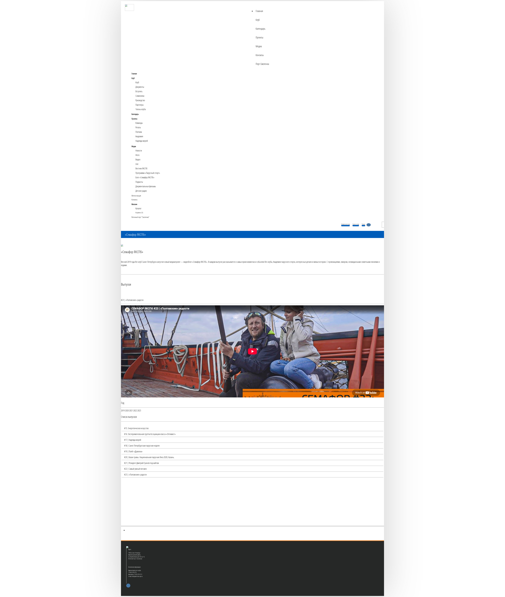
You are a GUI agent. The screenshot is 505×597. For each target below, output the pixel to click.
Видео (137, 159)
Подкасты (139, 181)
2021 (131, 410)
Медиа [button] (134, 146)
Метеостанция (136, 195)
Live (136, 163)
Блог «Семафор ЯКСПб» (144, 177)
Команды (139, 122)
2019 (123, 410)
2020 (127, 410)
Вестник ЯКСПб (141, 168)
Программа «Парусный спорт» (147, 172)
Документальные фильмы (145, 186)
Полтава (138, 131)
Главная (259, 11)
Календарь (260, 28)
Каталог (138, 208)
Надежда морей (141, 140)
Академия (139, 136)
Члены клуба (140, 109)
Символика (139, 95)
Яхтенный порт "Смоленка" (140, 217)
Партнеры (139, 104)
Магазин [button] (134, 204)
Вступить (138, 91)
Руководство (140, 100)
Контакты (260, 55)
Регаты (138, 127)
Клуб (258, 20)
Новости (138, 150)
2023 (139, 410)
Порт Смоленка (262, 64)
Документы (139, 86)
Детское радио (141, 190)
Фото (137, 155)
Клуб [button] (133, 78)
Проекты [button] (134, 118)
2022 (135, 410)
